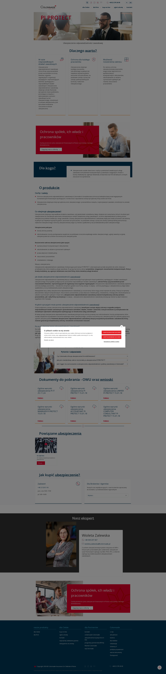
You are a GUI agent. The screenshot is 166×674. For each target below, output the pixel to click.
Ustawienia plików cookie (111, 341)
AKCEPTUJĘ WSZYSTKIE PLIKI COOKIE (112, 332)
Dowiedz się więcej (49, 340)
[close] (121, 326)
